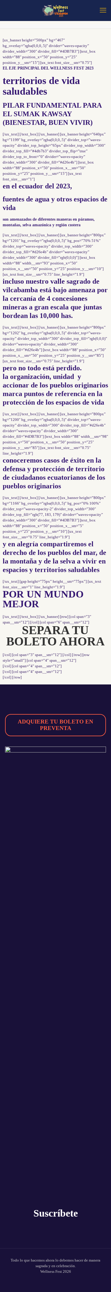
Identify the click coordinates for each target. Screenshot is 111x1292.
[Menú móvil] (103, 10)
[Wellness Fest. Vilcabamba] (55, 10)
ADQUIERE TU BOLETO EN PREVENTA (55, 724)
